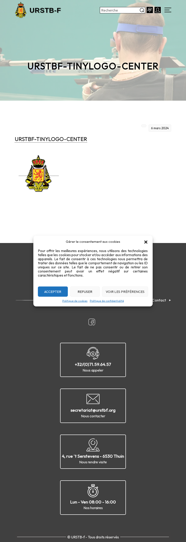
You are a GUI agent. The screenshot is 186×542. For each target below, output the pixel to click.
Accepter (52, 291)
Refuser (85, 291)
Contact (159, 300)
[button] (146, 241)
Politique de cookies (75, 301)
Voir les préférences (125, 291)
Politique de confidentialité (107, 301)
